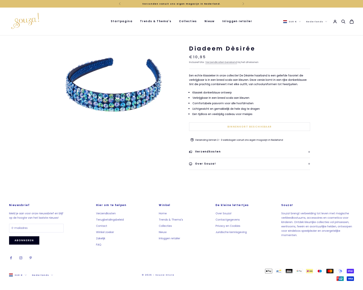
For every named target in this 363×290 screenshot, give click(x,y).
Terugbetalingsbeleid (110, 220)
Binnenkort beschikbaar (249, 126)
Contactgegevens (228, 220)
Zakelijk (100, 238)
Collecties (188, 21)
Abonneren (24, 240)
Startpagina (122, 21)
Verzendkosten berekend (221, 62)
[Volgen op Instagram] (21, 258)
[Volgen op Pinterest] (31, 258)
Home (163, 213)
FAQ (98, 244)
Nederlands (314, 21)
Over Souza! (223, 213)
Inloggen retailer (237, 21)
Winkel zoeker (105, 232)
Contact (101, 226)
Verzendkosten (106, 213)
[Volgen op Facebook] (11, 258)
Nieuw (210, 21)
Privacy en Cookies (228, 226)
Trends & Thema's (155, 21)
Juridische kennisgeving (231, 232)
